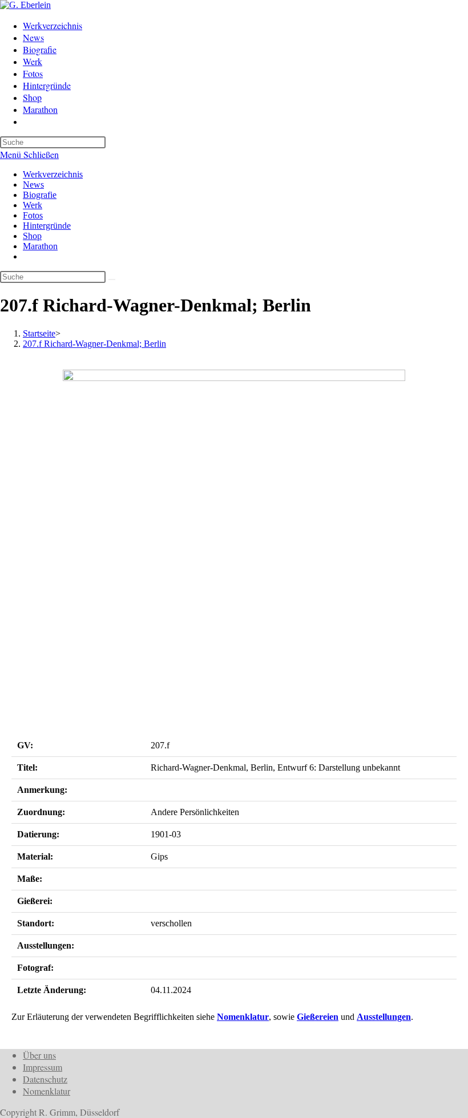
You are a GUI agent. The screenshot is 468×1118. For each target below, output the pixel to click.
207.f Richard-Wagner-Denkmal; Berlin (94, 344)
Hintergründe (47, 225)
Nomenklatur (243, 1017)
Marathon (40, 246)
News (33, 184)
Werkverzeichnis (53, 174)
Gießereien (317, 1017)
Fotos (33, 215)
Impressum (42, 1067)
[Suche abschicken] (112, 279)
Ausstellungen (384, 1017)
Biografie (40, 195)
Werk (32, 205)
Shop (32, 236)
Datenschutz (45, 1079)
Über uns (39, 1055)
